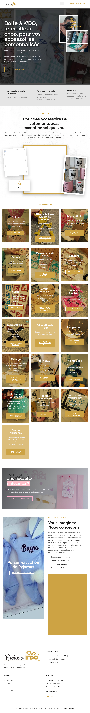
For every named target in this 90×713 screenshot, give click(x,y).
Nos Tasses (45, 414)
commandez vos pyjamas (23, 573)
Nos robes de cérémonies (16, 415)
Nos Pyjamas (74, 379)
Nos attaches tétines (45, 238)
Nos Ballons (16, 233)
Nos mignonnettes (45, 274)
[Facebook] (48, 696)
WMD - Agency (69, 708)
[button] (62, 3)
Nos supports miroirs (16, 344)
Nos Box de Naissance (16, 452)
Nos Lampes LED (74, 341)
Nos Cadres (16, 270)
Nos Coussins (74, 271)
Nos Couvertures (74, 414)
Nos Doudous (74, 309)
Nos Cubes (15, 307)
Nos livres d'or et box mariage (15, 379)
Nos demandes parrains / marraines (45, 309)
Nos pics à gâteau (45, 377)
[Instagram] (52, 696)
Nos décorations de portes (45, 343)
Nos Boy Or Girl (74, 233)
